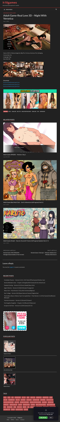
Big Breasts (11, 399)
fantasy (17, 402)
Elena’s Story (7, 386)
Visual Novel (19, 409)
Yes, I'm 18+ (43, 417)
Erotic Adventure (9, 402)
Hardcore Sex (13, 404)
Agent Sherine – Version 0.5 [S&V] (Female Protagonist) (19, 288)
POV (38, 111)
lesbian (33, 404)
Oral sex (34, 111)
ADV (12, 397)
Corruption (36, 399)
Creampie (42, 399)
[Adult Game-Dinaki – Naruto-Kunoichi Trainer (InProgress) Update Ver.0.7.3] (30, 239)
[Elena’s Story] (10, 384)
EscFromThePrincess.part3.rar (11, 86)
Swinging (42, 111)
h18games (10, 2)
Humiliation (26, 404)
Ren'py (24, 407)
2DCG (5, 397)
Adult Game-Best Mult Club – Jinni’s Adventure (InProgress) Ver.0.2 (23, 202)
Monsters (9, 407)
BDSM (50, 397)
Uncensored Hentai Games (9, 13)
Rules (8, 419)
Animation (45, 397)
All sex (24, 397)
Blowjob (23, 399)
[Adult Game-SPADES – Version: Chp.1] (30, 153)
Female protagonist (35, 402)
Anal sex (14, 111)
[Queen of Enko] (10, 352)
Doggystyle (49, 399)
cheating (29, 399)
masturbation (51, 404)
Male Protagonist (26, 111)
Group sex (50, 402)
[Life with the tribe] (10, 368)
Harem (20, 404)
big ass (5, 399)
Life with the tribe (8, 370)
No (51, 417)
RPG (28, 407)
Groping (44, 402)
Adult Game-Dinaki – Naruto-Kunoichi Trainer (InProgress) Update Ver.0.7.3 (26, 241)
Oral (14, 407)
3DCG (9, 111)
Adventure (18, 397)
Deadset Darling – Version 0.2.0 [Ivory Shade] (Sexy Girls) (19, 285)
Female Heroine (24, 402)
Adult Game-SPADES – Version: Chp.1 (14, 154)
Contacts (22, 419)
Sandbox (32, 407)
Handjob (6, 404)
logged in (12, 267)
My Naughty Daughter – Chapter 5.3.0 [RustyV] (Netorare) (20, 303)
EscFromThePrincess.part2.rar (11, 84)
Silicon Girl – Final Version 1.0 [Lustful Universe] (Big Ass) (19, 290)
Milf (5, 407)
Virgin (13, 409)
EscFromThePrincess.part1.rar (11, 82)
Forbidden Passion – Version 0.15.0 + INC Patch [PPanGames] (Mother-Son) (24, 280)
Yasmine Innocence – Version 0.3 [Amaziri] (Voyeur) (18, 300)
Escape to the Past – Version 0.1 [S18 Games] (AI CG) (18, 305)
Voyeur (26, 409)
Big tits (19, 111)
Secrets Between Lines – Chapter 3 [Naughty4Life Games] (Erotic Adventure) (24, 282)
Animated (39, 397)
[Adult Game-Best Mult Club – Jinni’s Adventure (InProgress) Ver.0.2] (30, 200)
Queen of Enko (7, 353)
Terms (17, 419)
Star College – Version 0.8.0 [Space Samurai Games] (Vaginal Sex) (21, 293)
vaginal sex (7, 409)
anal (28, 397)
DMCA (12, 419)
